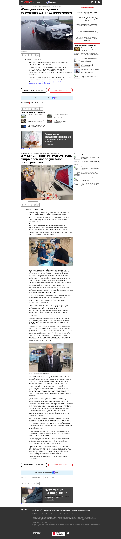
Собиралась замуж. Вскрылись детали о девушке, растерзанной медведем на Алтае (89, 60)
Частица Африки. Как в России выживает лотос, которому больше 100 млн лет (90, 157)
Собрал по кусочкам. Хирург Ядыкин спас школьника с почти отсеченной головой (90, 163)
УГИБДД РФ (24, 51)
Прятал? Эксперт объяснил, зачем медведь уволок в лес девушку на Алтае (90, 184)
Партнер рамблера (46, 532)
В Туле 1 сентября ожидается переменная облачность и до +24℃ (87, 32)
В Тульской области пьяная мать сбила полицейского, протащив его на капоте (36, 127)
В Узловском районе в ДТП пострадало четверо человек (35, 115)
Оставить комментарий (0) (60, 90)
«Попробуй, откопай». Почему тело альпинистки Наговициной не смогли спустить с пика (90, 71)
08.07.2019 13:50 (24, 6)
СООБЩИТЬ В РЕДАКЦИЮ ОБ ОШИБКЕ (81, 510)
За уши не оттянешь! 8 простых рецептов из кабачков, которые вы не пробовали (90, 49)
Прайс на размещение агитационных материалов (57, 510)
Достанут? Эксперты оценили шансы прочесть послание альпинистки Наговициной (90, 76)
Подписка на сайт (86, 509)
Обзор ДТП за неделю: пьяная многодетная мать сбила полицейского (61, 121)
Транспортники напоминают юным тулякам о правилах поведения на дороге (87, 12)
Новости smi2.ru (26, 148)
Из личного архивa (33, 201)
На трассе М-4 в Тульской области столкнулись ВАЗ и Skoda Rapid (47, 82)
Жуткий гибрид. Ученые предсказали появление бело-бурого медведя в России (90, 168)
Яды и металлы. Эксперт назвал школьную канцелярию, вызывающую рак (89, 65)
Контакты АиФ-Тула (37, 510)
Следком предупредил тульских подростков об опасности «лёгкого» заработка (87, 39)
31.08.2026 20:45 (25, 153)
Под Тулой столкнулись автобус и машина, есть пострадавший (36, 120)
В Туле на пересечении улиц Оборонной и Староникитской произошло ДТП (62, 116)
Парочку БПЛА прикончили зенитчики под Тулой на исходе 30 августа (87, 19)
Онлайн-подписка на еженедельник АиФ (69, 509)
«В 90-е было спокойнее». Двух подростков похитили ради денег (89, 173)
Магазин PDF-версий (51, 509)
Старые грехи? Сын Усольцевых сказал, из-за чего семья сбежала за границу (90, 54)
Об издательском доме (38, 509)
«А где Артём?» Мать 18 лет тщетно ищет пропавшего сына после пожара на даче (90, 179)
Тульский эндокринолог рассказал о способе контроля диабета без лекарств (87, 25)
